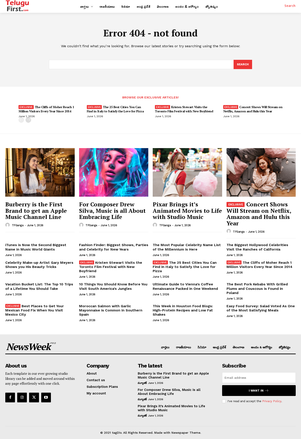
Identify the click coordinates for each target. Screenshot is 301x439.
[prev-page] (21, 120)
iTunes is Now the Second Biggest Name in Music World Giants (35, 247)
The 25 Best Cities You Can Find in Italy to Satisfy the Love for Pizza (115, 109)
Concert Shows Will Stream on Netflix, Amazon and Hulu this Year (252, 109)
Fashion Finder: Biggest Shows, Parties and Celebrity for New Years (113, 247)
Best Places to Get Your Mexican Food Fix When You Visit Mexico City (34, 310)
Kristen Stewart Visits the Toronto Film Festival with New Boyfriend (184, 109)
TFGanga (18, 225)
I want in (256, 390)
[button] (290, 5)
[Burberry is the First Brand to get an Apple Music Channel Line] (40, 172)
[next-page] (28, 120)
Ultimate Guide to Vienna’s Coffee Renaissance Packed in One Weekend (185, 286)
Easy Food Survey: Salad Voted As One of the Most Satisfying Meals (261, 308)
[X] (34, 397)
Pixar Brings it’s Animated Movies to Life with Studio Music (187, 210)
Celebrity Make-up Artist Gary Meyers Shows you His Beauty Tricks (39, 264)
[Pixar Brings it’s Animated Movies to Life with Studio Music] (187, 172)
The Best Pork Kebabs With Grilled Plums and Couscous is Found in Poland (257, 288)
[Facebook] (10, 397)
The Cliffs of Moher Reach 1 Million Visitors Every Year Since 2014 (46, 109)
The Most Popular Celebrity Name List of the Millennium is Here (187, 247)
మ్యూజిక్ (142, 382)
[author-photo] (8, 225)
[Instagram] (22, 397)
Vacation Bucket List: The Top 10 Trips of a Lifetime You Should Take (39, 286)
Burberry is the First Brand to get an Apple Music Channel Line (36, 210)
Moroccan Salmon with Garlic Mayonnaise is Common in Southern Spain (110, 310)
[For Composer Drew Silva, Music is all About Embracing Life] (114, 172)
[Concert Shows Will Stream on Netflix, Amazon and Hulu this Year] (261, 172)
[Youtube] (46, 397)
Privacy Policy (271, 401)
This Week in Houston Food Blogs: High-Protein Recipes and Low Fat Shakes (183, 310)
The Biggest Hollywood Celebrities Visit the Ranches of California (257, 247)
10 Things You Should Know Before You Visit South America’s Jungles (113, 286)
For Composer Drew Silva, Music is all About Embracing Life (112, 210)
